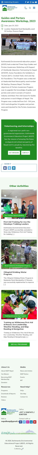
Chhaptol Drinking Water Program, (15, 273)
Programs (4, 390)
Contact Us (24, 397)
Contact (25, 153)
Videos (3, 400)
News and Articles (26, 371)
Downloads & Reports (8, 394)
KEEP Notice (24, 374)
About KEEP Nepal (7, 371)
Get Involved (14, 153)
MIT (21, 380)
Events (22, 377)
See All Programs (19, 344)
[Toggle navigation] (33, 8)
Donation (4, 382)
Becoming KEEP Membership (6, 378)
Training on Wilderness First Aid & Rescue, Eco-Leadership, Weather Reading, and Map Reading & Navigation (18, 325)
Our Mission (5, 374)
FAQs (22, 390)
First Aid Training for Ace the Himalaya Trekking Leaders (17, 223)
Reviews (4, 397)
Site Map (23, 394)
